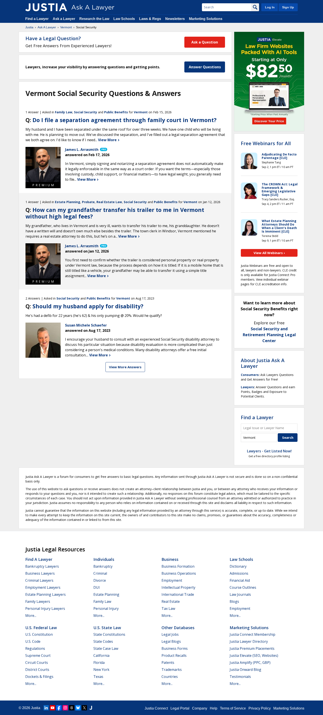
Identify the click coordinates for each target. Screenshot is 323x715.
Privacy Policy (260, 708)
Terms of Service (233, 708)
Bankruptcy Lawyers (42, 566)
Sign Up (288, 7)
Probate (88, 202)
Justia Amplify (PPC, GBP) (250, 662)
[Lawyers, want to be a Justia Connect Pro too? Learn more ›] (103, 149)
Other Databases (178, 627)
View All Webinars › (269, 253)
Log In (270, 7)
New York (101, 669)
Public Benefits (116, 112)
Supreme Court (38, 655)
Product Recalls (174, 655)
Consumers (250, 375)
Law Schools (124, 19)
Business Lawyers (40, 573)
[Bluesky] (78, 707)
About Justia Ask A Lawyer (263, 363)
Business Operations (179, 573)
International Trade (178, 594)
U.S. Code (32, 641)
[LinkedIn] (46, 707)
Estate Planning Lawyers (45, 594)
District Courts (37, 669)
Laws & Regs (150, 19)
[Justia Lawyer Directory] (90, 707)
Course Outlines (243, 587)
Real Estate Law (109, 202)
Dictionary (238, 566)
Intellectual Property (178, 587)
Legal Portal (180, 708)
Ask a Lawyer (64, 19)
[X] (84, 707)
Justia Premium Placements (252, 648)
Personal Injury (106, 608)
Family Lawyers (37, 601)
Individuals (103, 559)
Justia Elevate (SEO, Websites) (254, 655)
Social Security (85, 112)
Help (213, 708)
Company (199, 708)
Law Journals (240, 594)
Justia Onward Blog (245, 669)
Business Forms (175, 648)
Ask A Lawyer (47, 27)
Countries (170, 676)
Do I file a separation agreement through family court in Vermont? (124, 120)
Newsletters (175, 19)
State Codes (103, 641)
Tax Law (168, 608)
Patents (168, 662)
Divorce (99, 580)
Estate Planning (67, 202)
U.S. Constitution (39, 634)
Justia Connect (156, 708)
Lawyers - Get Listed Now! (269, 451)
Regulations (35, 648)
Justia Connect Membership (252, 634)
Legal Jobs (170, 634)
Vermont (66, 27)
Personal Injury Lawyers (45, 608)
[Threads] (71, 707)
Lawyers (247, 387)
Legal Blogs (171, 641)
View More (108, 139)
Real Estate (171, 601)
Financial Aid (240, 580)
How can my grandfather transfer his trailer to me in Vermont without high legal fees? (114, 213)
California (101, 655)
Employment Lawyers (42, 587)
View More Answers (125, 367)
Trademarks (172, 669)
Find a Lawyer (37, 19)
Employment (172, 580)
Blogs (234, 601)
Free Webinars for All (266, 143)
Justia (29, 27)
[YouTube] (52, 707)
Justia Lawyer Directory (249, 641)
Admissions (239, 573)
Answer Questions (205, 67)
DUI (96, 587)
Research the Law (94, 19)
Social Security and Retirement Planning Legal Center (269, 334)
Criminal (100, 573)
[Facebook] (59, 707)
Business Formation (178, 566)
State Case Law (105, 648)
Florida (99, 662)
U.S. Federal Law (41, 627)
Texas (98, 676)
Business (170, 559)
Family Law (63, 112)
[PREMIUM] (43, 164)
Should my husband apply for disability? (88, 306)
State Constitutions (109, 634)
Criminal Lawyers (39, 580)
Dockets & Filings (39, 676)
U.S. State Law (107, 627)
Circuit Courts (36, 662)
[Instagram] (65, 707)
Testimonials (240, 676)
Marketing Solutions (205, 19)
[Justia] (46, 7)
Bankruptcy (103, 566)
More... (30, 615)
